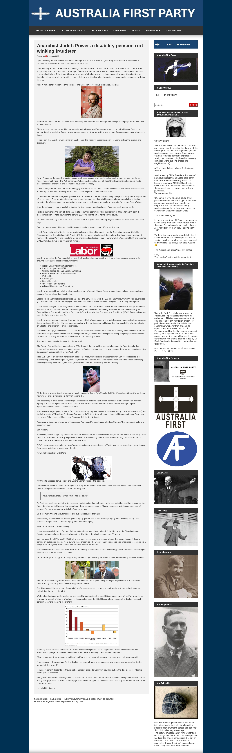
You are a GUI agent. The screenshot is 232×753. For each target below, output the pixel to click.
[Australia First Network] (176, 371)
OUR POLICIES (100, 30)
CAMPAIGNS (119, 30)
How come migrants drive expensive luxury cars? (59, 701)
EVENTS (136, 30)
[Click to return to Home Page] (176, 48)
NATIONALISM (173, 30)
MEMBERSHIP (153, 30)
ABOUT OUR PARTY (46, 30)
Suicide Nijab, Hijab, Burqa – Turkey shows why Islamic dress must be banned (74, 699)
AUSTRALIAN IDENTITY (74, 30)
